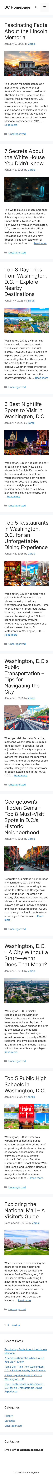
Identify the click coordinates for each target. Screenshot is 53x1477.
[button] (36, 7)
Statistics (9, 1420)
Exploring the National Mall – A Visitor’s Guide (24, 1210)
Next (15, 1325)
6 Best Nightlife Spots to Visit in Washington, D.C (24, 410)
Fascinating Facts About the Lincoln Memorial (25, 31)
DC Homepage (17, 7)
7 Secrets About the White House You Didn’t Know (24, 157)
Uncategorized (17, 133)
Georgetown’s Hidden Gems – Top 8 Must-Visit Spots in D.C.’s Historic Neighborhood (24, 817)
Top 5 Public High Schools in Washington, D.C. (25, 1084)
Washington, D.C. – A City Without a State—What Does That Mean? (26, 955)
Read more (10, 124)
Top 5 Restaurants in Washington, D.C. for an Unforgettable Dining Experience (26, 535)
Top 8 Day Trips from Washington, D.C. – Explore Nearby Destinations (25, 281)
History (8, 1415)
